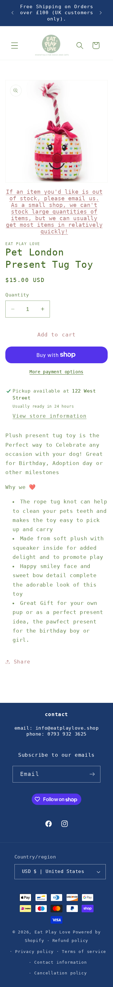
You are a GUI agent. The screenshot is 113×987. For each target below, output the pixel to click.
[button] (15, 45)
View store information (49, 416)
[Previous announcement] (12, 13)
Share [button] (22, 662)
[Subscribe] (92, 774)
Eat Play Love (52, 932)
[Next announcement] (101, 13)
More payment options (56, 371)
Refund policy (70, 940)
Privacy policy (34, 951)
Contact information (60, 962)
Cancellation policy (60, 973)
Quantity (17, 295)
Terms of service (84, 951)
